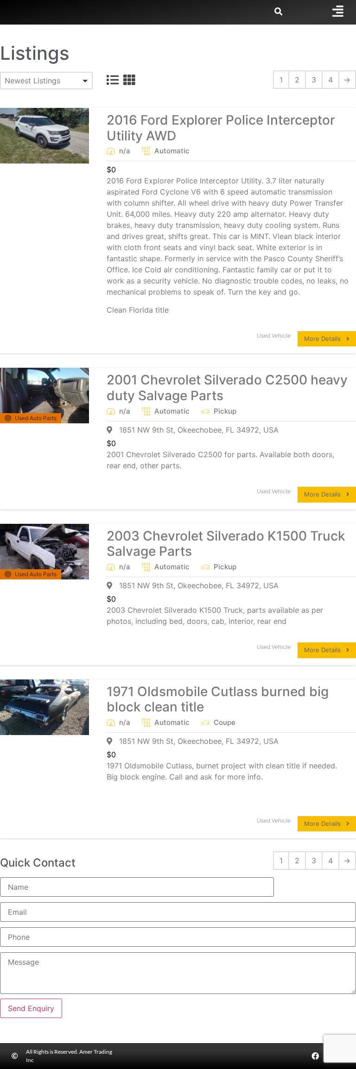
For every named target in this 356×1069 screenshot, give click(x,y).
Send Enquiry (31, 1008)
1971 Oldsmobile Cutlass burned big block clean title (218, 699)
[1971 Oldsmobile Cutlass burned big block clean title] (44, 707)
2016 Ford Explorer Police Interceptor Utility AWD (221, 128)
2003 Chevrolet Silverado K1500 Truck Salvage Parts (226, 544)
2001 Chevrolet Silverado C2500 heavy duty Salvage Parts (227, 387)
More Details (325, 338)
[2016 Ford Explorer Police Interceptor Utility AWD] (44, 135)
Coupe (224, 722)
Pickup (225, 411)
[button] (46, 80)
